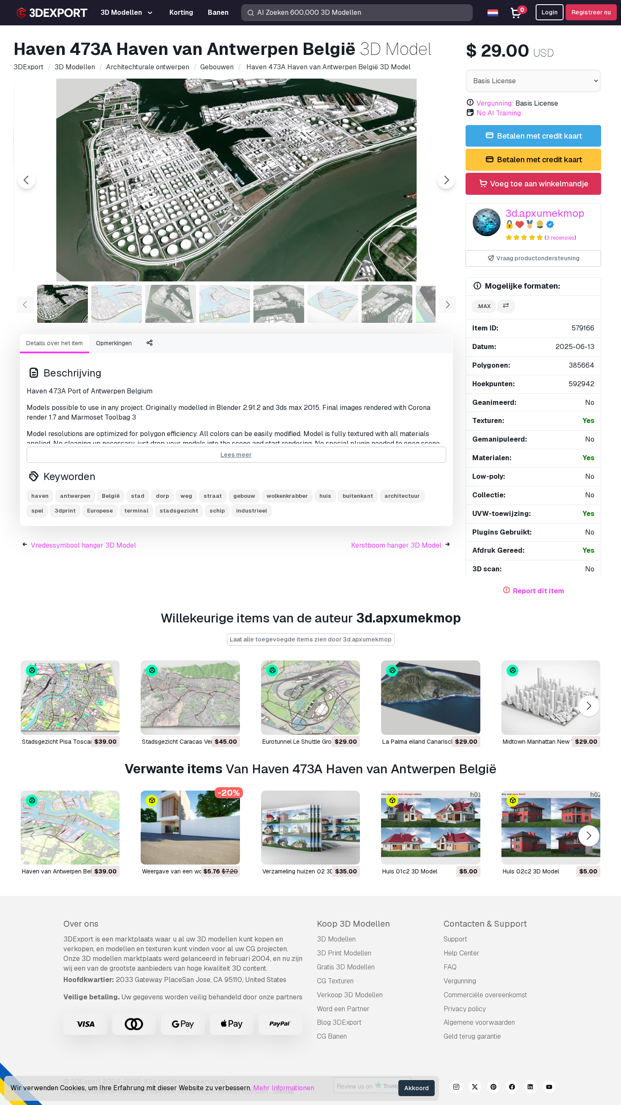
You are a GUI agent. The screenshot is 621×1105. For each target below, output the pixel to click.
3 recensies (560, 237)
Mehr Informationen (283, 1087)
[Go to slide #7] (387, 304)
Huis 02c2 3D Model (531, 871)
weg (186, 495)
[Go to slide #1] (62, 304)
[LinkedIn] (530, 1088)
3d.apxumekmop (544, 213)
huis (325, 495)
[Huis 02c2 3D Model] (550, 828)
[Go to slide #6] (333, 304)
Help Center (461, 953)
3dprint (65, 510)
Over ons (80, 923)
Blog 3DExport (339, 1022)
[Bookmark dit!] (107, 723)
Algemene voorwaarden (479, 1022)
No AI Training (499, 113)
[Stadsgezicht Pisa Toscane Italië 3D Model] (70, 697)
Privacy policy (465, 1008)
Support (455, 939)
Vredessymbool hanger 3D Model (83, 545)
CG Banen (332, 1036)
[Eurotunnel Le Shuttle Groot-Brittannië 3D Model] (310, 697)
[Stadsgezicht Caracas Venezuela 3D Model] (190, 697)
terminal (136, 510)
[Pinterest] (493, 1088)
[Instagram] (456, 1088)
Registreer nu (591, 12)
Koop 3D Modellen (353, 923)
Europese (100, 510)
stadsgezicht (179, 510)
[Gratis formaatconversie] (506, 306)
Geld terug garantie (472, 1036)
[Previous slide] (26, 180)
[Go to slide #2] (116, 304)
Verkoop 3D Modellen (350, 994)
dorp (162, 495)
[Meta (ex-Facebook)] (512, 1088)
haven (40, 495)
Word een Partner (343, 1008)
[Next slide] (446, 180)
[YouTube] (549, 1088)
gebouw (244, 495)
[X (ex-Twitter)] (474, 1088)
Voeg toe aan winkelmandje (538, 183)
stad (137, 495)
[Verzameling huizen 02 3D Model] (310, 828)
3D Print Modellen (344, 953)
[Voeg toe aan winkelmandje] (90, 723)
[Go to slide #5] (278, 304)
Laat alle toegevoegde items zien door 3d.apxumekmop (311, 639)
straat (213, 495)
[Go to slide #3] (170, 304)
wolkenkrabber (287, 495)
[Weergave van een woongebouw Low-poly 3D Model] (190, 828)
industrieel (251, 510)
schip (217, 510)
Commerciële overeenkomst (485, 994)
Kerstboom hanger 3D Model (396, 545)
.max (484, 306)
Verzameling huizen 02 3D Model (307, 871)
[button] (588, 706)
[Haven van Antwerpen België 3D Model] (70, 828)
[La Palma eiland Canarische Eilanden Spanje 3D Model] (430, 697)
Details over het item (54, 343)
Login (550, 12)
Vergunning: (495, 103)
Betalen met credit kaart (538, 136)
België (111, 495)
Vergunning (460, 981)
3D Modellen (336, 939)
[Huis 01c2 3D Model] (430, 828)
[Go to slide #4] (224, 304)
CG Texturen (335, 981)
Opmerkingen (114, 343)
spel (37, 510)
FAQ (450, 967)
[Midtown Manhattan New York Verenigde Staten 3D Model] (550, 697)
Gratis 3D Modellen (346, 967)
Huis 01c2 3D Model (409, 871)
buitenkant (358, 495)
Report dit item (538, 591)
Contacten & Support (485, 923)
